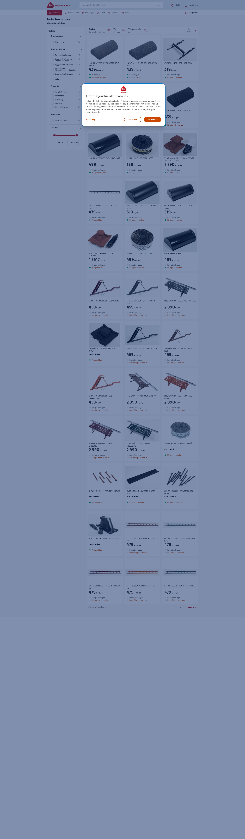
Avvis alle (132, 120)
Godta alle (153, 120)
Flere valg (90, 120)
